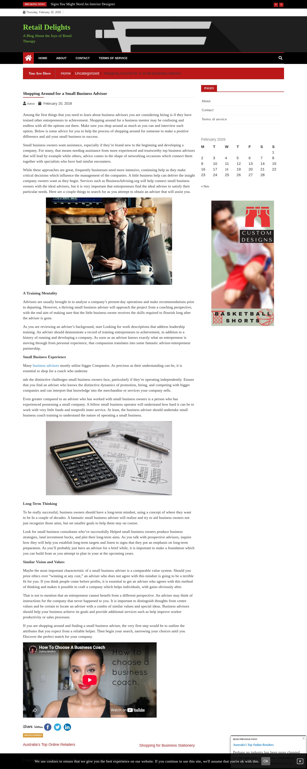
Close (303, 738)
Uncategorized (33, 735)
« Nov (205, 186)
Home (42, 58)
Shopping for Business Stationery (167, 745)
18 (226, 169)
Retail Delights (46, 27)
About (61, 58)
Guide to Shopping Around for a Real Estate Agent (88, 4)
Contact (83, 58)
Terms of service (113, 58)
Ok (265, 761)
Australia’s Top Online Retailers (49, 744)
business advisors (46, 365)
